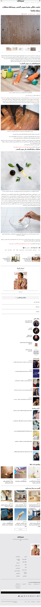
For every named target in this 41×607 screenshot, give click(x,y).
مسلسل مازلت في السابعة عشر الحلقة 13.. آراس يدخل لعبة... (22, 410)
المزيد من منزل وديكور (32, 488)
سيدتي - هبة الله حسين (31, 14)
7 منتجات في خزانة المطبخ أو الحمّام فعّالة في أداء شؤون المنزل (20, 244)
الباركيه (34, 101)
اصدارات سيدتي (25, 573)
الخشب (14, 250)
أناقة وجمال (24, 584)
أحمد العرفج (30, 344)
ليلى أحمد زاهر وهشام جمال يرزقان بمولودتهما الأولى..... (22, 451)
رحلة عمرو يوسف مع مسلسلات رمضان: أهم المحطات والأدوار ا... (22, 362)
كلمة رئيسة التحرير (21, 298)
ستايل (26, 564)
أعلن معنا (29, 601)
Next (3, 29)
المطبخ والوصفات (17, 586)
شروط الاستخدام (38, 601)
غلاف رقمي (18, 573)
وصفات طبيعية (21, 250)
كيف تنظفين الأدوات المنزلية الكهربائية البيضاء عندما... (23, 431)
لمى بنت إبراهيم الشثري (28, 322)
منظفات (17, 250)
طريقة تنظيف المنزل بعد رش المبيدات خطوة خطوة (22, 147)
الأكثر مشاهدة (35, 408)
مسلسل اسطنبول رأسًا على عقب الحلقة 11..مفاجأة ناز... (23, 441)
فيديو (26, 556)
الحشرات (30, 98)
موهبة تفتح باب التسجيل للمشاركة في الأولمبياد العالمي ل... (23, 371)
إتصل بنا (26, 601)
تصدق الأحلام (37, 306)
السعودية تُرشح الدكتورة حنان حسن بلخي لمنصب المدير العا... (23, 390)
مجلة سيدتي (18, 556)
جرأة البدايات (37, 311)
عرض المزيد (20, 529)
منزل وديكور (38, 14)
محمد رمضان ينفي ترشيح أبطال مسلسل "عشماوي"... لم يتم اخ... (22, 399)
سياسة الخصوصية (33, 601)
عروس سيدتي (24, 569)
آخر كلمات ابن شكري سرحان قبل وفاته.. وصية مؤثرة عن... (22, 421)
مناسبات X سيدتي (18, 560)
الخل (23, 201)
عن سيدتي (18, 562)
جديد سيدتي (36, 358)
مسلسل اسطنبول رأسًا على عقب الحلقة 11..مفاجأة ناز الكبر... (23, 380)
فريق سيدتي (18, 568)
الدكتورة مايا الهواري (29, 336)
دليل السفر (25, 576)
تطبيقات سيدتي (17, 570)
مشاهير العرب (30, 360)
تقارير (26, 567)
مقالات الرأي (36, 319)
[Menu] (39, 0)
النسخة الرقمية (20, 292)
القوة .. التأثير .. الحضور (36, 302)
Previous (38, 29)
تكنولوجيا (30, 370)
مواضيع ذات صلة (35, 464)
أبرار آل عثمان (30, 329)
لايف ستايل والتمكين (36, 584)
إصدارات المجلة (20, 268)
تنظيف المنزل (10, 250)
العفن (5, 250)
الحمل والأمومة (18, 587)
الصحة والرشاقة (18, 584)
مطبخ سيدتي (24, 559)
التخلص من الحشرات (28, 250)
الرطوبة (4, 98)
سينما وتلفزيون (30, 379)
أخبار (31, 388)
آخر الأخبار (18, 576)
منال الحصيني (30, 351)
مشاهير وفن (29, 584)
